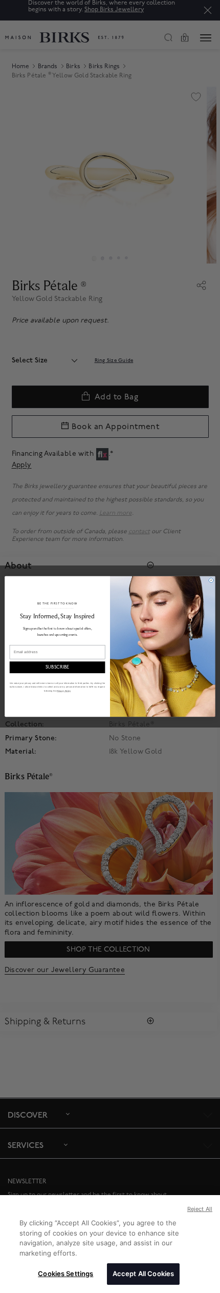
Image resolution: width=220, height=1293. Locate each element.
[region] (110, 1244)
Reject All (199, 1209)
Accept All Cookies (143, 1273)
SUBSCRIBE (58, 667)
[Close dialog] (211, 580)
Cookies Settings (65, 1273)
